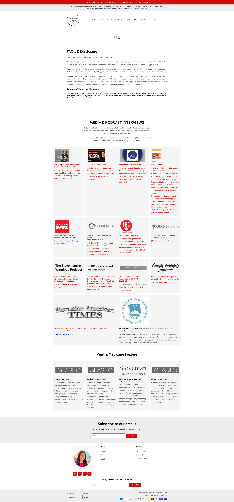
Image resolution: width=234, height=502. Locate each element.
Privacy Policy (141, 451)
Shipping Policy (141, 459)
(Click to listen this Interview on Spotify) (67, 286)
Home (103, 451)
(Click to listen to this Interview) (164, 241)
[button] (168, 20)
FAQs (103, 459)
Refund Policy (141, 455)
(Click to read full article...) (162, 282)
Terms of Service (142, 462)
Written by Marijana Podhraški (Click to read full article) (163, 211)
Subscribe (131, 436)
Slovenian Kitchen (160, 493)
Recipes (110, 20)
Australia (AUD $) (73, 497)
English (86, 497)
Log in (165, 2)
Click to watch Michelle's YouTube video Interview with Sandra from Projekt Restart (132, 287)
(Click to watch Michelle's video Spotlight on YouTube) (99, 288)
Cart (171, 19)
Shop (103, 455)
